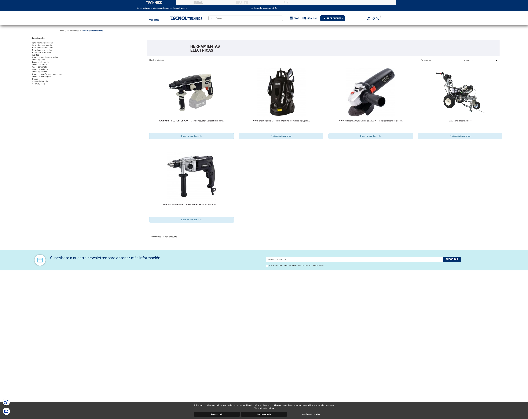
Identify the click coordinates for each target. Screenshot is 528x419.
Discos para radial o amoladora (44, 57)
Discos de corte (38, 59)
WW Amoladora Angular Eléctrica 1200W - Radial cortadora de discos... (371, 121)
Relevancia (481, 60)
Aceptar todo (217, 414)
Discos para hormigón (41, 76)
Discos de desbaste (40, 71)
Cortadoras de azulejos (41, 50)
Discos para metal (39, 67)
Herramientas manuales (42, 47)
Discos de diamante (40, 62)
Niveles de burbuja (39, 81)
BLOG (296, 18)
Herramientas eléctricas (42, 43)
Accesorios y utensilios (41, 52)
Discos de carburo (39, 64)
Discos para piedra (39, 69)
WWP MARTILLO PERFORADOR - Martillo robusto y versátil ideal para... (191, 121)
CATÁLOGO (311, 18)
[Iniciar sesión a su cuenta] (368, 18)
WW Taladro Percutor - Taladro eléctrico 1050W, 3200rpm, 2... (191, 204)
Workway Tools (38, 84)
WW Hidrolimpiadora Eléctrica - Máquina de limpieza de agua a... (281, 121)
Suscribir (452, 259)
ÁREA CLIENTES (335, 18)
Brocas (34, 79)
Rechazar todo (264, 414)
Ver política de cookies (264, 408)
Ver (192, 144)
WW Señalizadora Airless (460, 121)
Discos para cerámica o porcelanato (47, 74)
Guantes (35, 55)
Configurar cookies (311, 414)
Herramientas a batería (41, 45)
